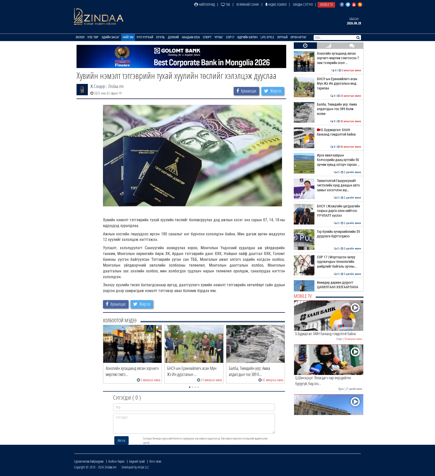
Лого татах (155, 461)
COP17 (230, 37)
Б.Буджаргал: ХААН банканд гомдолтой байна (339, 132)
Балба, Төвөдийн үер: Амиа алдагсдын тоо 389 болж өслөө (339, 109)
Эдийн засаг (110, 37)
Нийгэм (128, 37)
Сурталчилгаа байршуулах (89, 461)
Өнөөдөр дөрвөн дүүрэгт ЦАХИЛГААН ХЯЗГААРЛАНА (339, 284)
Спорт (207, 37)
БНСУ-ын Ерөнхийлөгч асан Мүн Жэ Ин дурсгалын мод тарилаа (339, 83)
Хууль (160, 37)
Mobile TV (326, 4)
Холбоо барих (116, 461)
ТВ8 (227, 4)
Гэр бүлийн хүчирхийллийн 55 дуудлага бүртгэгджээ (339, 234)
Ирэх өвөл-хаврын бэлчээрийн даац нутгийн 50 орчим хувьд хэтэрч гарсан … (339, 160)
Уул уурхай (144, 37)
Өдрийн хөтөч (247, 37)
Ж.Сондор (97, 86)
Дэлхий (173, 37)
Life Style (267, 37)
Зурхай (282, 37)
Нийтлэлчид (206, 4)
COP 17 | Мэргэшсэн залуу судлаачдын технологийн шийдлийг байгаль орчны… (339, 262)
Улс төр (92, 37)
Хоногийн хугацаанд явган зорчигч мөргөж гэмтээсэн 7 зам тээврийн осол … (339, 58)
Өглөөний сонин (247, 4)
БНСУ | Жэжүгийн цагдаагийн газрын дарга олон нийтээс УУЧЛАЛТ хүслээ (339, 211)
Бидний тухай (137, 461)
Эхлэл (80, 37)
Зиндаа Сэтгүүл (303, 4)
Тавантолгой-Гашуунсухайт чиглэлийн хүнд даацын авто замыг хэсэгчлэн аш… (339, 185)
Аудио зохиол (277, 4)
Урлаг (218, 37)
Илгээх (121, 440)
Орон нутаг (299, 37)
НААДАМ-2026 (191, 37)
